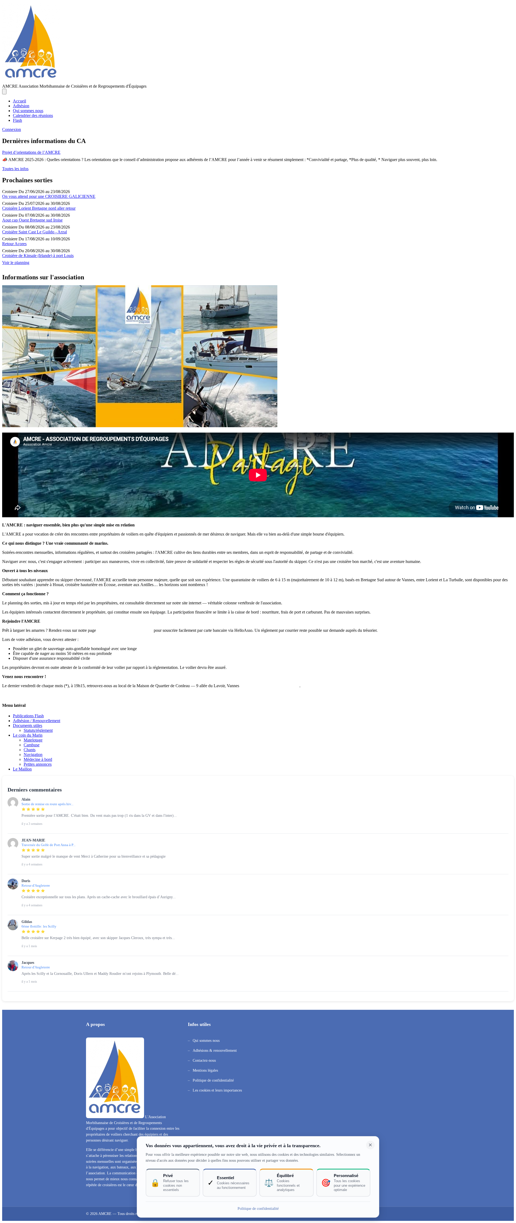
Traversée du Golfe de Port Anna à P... (49, 845)
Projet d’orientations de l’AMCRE (31, 152)
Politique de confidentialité (213, 1080)
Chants (29, 749)
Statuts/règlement (38, 730)
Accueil (19, 101)
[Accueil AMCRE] (31, 81)
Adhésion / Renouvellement (36, 720)
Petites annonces (38, 764)
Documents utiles (27, 725)
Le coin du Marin (27, 735)
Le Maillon (22, 769)
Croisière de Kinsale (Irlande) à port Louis (38, 255)
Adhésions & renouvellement (215, 1051)
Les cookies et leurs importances (217, 1090)
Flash (17, 120)
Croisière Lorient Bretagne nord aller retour (39, 208)
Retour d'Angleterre (36, 885)
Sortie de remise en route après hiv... (47, 804)
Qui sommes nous (28, 110)
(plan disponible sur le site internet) (269, 685)
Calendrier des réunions (33, 115)
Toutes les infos (15, 168)
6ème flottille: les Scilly (39, 926)
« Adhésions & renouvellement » (125, 630)
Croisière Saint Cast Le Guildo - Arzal (34, 232)
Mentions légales (205, 1070)
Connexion (11, 129)
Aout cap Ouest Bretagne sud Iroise (32, 220)
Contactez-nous (204, 1060)
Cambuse (32, 745)
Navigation (33, 754)
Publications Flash (28, 716)
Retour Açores (14, 243)
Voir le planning (15, 262)
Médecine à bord (38, 759)
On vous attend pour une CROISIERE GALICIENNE (48, 196)
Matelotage (33, 740)
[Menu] (4, 91)
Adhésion (21, 106)
